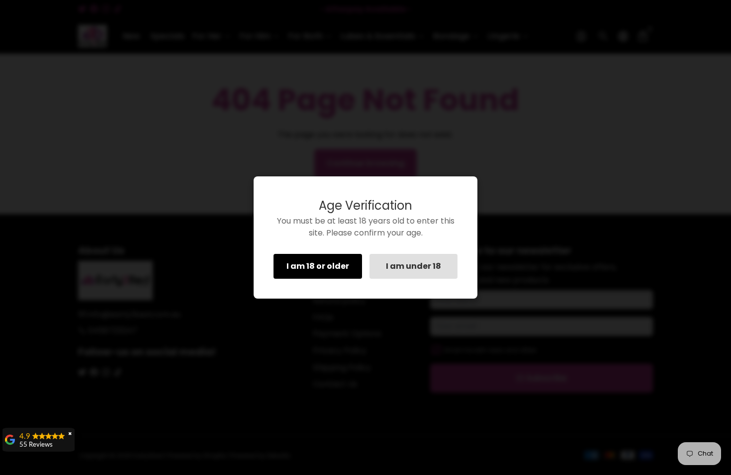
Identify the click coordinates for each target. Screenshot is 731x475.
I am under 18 (413, 266)
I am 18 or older (317, 266)
